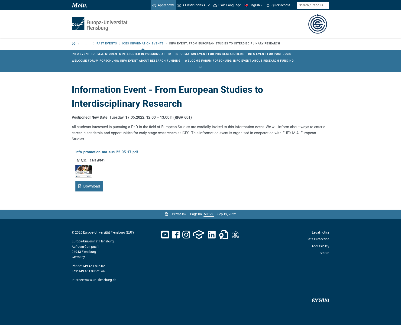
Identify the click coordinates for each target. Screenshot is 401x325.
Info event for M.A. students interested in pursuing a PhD (121, 54)
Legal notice (320, 232)
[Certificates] (223, 235)
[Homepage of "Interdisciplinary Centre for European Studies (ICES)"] (317, 24)
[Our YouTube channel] (165, 235)
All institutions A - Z (196, 5)
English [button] (254, 5)
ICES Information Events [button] (143, 43)
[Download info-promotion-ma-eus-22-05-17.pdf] (83, 171)
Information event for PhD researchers (209, 54)
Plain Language (229, 5)
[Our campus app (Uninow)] (198, 235)
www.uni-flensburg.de (100, 280)
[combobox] (313, 5)
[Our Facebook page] (176, 235)
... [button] (86, 43)
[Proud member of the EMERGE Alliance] (235, 235)
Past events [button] (107, 43)
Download (91, 186)
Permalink (179, 214)
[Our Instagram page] (186, 235)
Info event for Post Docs (269, 54)
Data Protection (318, 239)
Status (324, 253)
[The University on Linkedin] (211, 235)
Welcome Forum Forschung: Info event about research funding (126, 60)
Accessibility (320, 246)
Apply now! (166, 5)
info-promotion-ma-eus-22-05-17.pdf (106, 152)
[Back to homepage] (99, 24)
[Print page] (166, 214)
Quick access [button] (281, 5)
